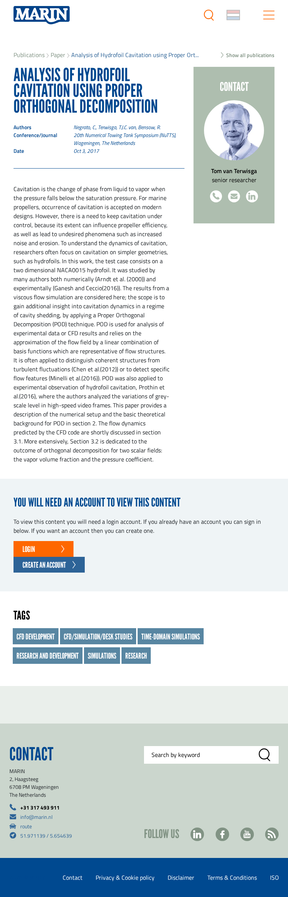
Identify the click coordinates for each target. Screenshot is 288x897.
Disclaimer (181, 877)
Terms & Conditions (232, 877)
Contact (72, 877)
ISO (274, 877)
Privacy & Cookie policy (125, 877)
